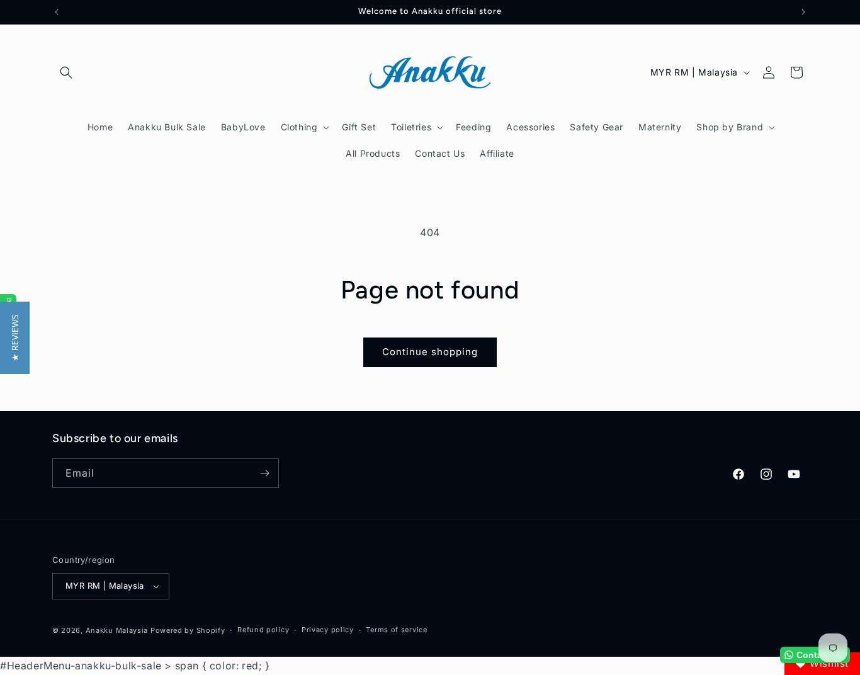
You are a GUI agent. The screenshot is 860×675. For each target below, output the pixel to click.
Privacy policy (328, 630)
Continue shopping (430, 352)
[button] (66, 72)
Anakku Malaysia (117, 630)
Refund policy (263, 630)
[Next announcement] (803, 12)
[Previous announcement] (57, 12)
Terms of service (396, 630)
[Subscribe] (264, 473)
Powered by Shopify (187, 630)
